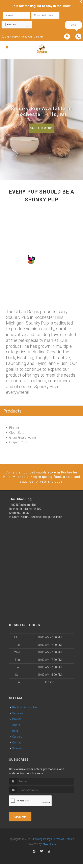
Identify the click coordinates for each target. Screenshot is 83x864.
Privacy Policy (42, 839)
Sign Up (20, 816)
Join (73, 25)
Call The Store (41, 128)
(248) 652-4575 (19, 512)
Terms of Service (63, 839)
